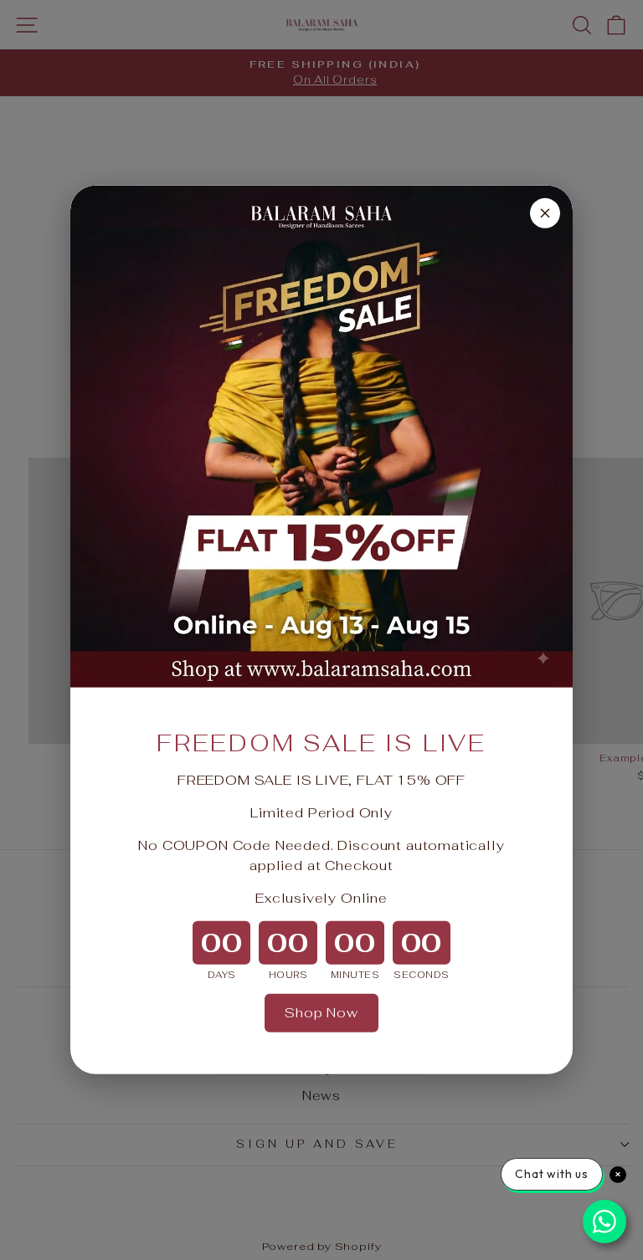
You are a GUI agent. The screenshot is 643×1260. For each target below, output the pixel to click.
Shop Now (321, 1013)
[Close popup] (545, 213)
